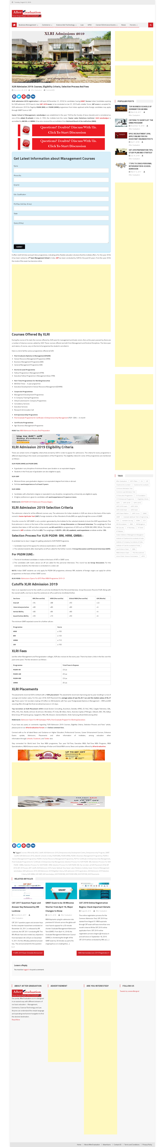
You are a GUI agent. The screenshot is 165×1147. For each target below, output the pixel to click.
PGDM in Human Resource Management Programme (55, 859)
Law (82, 25)
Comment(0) (50, 90)
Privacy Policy (147, 1144)
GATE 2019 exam (121, 506)
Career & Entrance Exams (106, 25)
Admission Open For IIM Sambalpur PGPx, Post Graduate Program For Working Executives (53, 719)
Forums (133, 25)
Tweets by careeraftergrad (129, 991)
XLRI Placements (93, 874)
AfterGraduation (99, 746)
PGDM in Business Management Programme (86, 856)
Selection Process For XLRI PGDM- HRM (38, 865)
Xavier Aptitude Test (27, 516)
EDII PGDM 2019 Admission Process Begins (37, 502)
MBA (133, 549)
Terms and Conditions (132, 1144)
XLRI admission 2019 (30, 871)
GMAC (145, 513)
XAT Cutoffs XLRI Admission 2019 (40, 868)
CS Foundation (140, 495)
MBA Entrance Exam (122, 552)
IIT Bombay (131, 527)
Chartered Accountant (123, 485)
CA (142, 481)
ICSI (144, 520)
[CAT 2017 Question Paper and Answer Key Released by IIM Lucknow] (27, 891)
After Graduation (36, 90)
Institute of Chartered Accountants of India (130, 538)
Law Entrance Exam (122, 549)
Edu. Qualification (20, 194)
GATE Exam (134, 510)
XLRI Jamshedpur (102, 118)
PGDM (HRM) (65, 856)
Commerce (46, 25)
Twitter (46, 738)
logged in (26, 969)
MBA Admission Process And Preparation (35, 430)
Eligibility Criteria (143, 499)
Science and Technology (65, 25)
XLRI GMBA (31, 874)
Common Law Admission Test (125, 492)
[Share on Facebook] (14, 96)
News (123, 25)
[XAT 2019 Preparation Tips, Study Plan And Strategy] (121, 151)
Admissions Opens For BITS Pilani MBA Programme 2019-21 (43, 578)
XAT (57, 258)
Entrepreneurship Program (95, 852)
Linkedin (30, 738)
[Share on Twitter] (19, 96)
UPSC (90, 25)
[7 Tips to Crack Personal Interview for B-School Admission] (121, 165)
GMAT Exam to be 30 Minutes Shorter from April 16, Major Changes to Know (60, 907)
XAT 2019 (43, 104)
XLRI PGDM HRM (71, 874)
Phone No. (17, 175)
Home (79, 1144)
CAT (147, 481)
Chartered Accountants (141, 485)
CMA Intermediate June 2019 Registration (93, 952)
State (16, 213)
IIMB (131, 524)
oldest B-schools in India (43, 856)
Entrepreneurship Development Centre (72, 852)
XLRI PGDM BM (60, 874)
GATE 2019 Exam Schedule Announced (28, 952)
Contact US (117, 1144)
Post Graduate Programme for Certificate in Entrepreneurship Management (41, 417)
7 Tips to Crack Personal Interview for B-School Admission (140, 166)
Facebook (37, 738)
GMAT (83, 101)
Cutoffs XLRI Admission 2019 (48, 852)
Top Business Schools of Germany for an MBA (140, 108)
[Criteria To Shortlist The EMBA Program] (121, 123)
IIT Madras (119, 531)
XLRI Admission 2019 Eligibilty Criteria (51, 871)
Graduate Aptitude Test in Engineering (135, 517)
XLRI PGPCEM (82, 874)
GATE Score (136, 513)
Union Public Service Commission (127, 556)
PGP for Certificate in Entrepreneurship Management (92, 859)
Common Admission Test (124, 488)
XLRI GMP (39, 874)
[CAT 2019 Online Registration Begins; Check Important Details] (95, 891)
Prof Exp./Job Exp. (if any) (23, 204)
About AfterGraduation (92, 1144)
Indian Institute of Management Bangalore (129, 535)
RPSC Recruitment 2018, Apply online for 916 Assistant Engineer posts (141, 136)
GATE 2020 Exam (121, 510)
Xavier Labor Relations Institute (77, 868)
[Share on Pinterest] (24, 96)
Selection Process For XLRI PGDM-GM (66, 865)
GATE (118, 503)
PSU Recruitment (138, 552)
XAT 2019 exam (23, 868)
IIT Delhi (140, 527)
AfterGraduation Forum (35, 727)
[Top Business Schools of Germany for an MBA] (121, 108)
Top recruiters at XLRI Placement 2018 (93, 865)
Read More (16, 1019)
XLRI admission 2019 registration (75, 871)
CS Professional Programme (125, 499)
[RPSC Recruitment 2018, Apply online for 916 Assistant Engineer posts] (121, 135)
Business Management (27, 25)
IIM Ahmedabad (121, 524)
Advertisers (107, 1144)
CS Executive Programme (124, 495)
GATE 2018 (126, 503)
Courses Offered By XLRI (29, 852)
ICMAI (138, 520)
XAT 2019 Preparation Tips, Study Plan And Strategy (141, 151)
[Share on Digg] (33, 96)
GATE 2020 (134, 506)
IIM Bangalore (140, 524)
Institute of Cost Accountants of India (128, 545)
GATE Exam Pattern (122, 513)
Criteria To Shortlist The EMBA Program (141, 121)
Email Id (16, 185)
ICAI (117, 520)
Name (16, 166)
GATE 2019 (137, 503)
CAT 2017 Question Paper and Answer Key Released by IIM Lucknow (26, 907)
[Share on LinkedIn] (28, 96)
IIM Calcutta (120, 527)
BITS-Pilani (133, 481)
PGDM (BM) (56, 856)
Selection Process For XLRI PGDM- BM (78, 862)
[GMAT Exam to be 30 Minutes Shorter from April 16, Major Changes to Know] (61, 891)
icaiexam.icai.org (127, 520)
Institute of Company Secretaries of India (129, 542)
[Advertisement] (61, 281)
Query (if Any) (19, 223)
